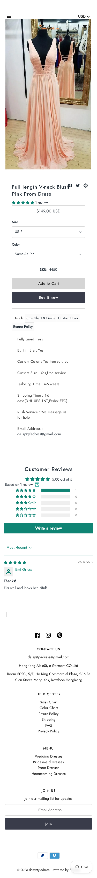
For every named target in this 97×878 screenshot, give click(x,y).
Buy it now (48, 297)
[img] (15, 562)
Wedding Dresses (48, 756)
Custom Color (68, 318)
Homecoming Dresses (49, 773)
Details (18, 318)
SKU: (43, 269)
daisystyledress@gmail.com (39, 434)
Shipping (49, 719)
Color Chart (49, 707)
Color (16, 244)
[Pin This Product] (86, 186)
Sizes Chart (48, 702)
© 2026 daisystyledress (33, 869)
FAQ (48, 725)
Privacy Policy (48, 731)
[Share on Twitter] (78, 186)
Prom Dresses (48, 767)
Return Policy (23, 326)
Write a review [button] (48, 528)
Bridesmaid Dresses (48, 762)
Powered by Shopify (66, 869)
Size (15, 221)
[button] (23, 202)
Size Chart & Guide (40, 318)
